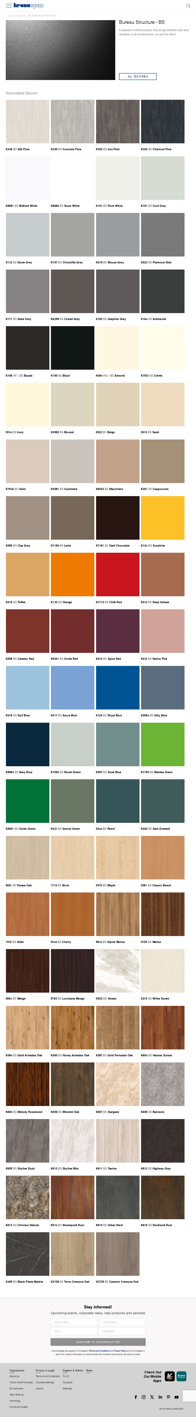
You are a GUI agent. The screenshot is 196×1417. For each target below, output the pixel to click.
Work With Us (17, 1394)
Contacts (68, 1382)
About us (14, 1376)
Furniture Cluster (19, 1407)
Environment (16, 1388)
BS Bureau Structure (42, 15)
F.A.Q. (66, 1376)
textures (21, 15)
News (89, 1370)
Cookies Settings (45, 1382)
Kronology (15, 1400)
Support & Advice (73, 1370)
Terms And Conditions (48, 1376)
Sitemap (67, 1388)
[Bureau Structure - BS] (60, 50)
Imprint (39, 1388)
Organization (17, 1370)
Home (12, 15)
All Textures (138, 76)
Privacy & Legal (45, 1370)
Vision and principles (21, 1382)
